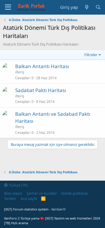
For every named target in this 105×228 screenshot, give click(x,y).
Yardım (10, 198)
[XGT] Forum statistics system (35, 209)
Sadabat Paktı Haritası (40, 90)
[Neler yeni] (86, 7)
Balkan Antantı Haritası (42, 66)
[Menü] (8, 7)
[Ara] (98, 7)
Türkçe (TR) (18, 185)
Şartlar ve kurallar (42, 193)
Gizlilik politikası (74, 193)
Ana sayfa (28, 198)
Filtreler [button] (90, 54)
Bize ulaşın (13, 193)
